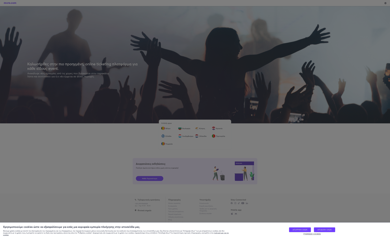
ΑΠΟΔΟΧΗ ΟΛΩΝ (324, 230)
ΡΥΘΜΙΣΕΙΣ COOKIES (312, 234)
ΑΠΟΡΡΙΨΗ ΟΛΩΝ (300, 230)
